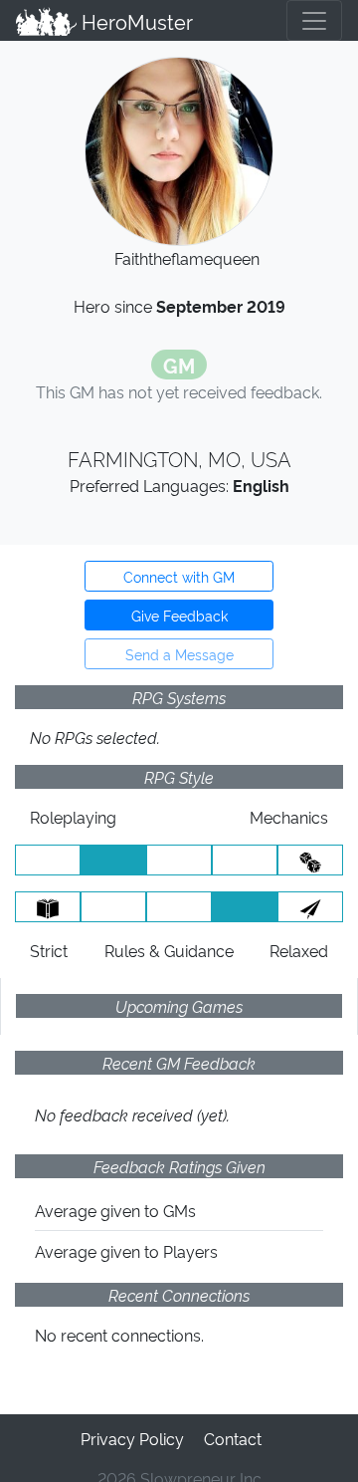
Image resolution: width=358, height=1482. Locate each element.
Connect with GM (179, 576)
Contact (233, 1438)
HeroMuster (135, 21)
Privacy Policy (132, 1438)
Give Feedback (179, 615)
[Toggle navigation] (314, 20)
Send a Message (179, 653)
